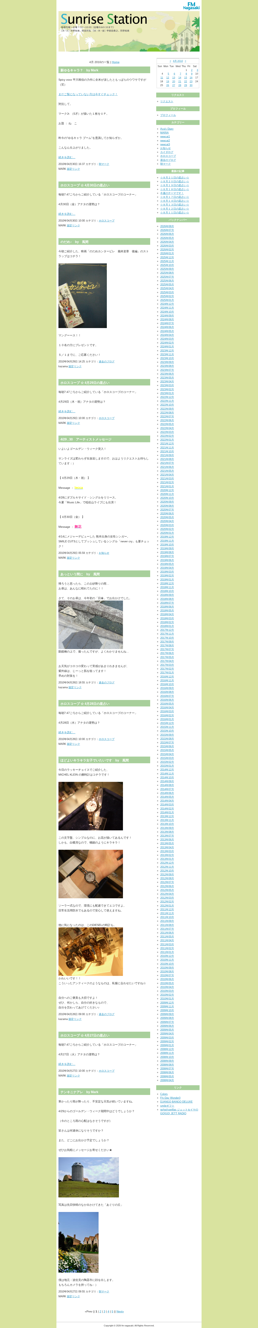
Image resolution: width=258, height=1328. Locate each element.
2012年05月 (167, 890)
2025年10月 (167, 265)
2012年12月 (167, 862)
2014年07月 (167, 789)
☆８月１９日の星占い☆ (174, 185)
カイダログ (166, 152)
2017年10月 (167, 637)
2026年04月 (167, 241)
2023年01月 (167, 393)
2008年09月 (167, 1060)
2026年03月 (167, 245)
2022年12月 (167, 397)
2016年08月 (167, 692)
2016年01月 (167, 719)
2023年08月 (167, 365)
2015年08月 (167, 738)
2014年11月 (167, 773)
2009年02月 (167, 1041)
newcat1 (165, 136)
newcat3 (165, 144)
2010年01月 (167, 998)
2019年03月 (167, 571)
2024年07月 (167, 323)
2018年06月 (167, 606)
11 (161, 77)
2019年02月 (167, 575)
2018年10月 (167, 591)
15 (185, 77)
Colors (164, 1094)
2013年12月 (167, 816)
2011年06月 (167, 932)
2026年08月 (167, 226)
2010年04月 (167, 987)
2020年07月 (167, 509)
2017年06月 (167, 653)
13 (173, 77)
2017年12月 (167, 629)
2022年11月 (167, 400)
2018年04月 (167, 614)
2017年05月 (167, 657)
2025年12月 (167, 257)
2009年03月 (167, 1037)
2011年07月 (167, 928)
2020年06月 (167, 513)
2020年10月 (167, 497)
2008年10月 (167, 1057)
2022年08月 (167, 412)
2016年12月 (167, 676)
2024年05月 (167, 331)
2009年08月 (167, 1018)
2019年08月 (167, 552)
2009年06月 (167, 1025)
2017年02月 (167, 668)
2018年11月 (167, 587)
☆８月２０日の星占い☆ (174, 181)
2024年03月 (167, 338)
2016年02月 (167, 715)
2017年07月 (167, 649)
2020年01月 (167, 532)
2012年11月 (167, 866)
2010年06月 (167, 979)
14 (179, 77)
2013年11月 (167, 820)
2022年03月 (167, 432)
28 (179, 85)
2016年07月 (167, 696)
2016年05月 (167, 703)
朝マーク (104, 164)
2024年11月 (167, 307)
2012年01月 (167, 905)
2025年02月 (167, 296)
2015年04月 (167, 754)
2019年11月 (167, 540)
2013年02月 (167, 855)
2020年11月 (167, 494)
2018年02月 (167, 622)
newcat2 (165, 140)
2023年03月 (167, 385)
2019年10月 (167, 544)
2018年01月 (167, 626)
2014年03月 (167, 804)
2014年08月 (167, 785)
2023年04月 (167, 381)
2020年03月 (167, 525)
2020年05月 (167, 517)
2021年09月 (167, 455)
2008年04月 (167, 1080)
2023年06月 (167, 373)
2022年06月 (167, 420)
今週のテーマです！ (172, 193)
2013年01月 (167, 858)
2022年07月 (167, 416)
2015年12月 (167, 723)
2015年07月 (167, 742)
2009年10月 (167, 1010)
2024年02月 (167, 342)
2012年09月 (167, 874)
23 (191, 81)
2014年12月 (167, 769)
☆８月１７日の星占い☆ (174, 196)
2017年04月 (167, 661)
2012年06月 (167, 886)
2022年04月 (167, 428)
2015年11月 (167, 726)
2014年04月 (167, 800)
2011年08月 (167, 925)
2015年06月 (167, 746)
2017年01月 (167, 672)
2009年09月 (167, 1014)
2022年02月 (167, 435)
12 (167, 77)
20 (173, 81)
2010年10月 (167, 963)
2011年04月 (167, 940)
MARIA (164, 132)
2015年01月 (167, 765)
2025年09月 (167, 268)
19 (167, 81)
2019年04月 (167, 567)
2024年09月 (167, 315)
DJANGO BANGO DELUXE (176, 1101)
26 (167, 85)
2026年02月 (167, 249)
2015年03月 (167, 758)
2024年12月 (167, 303)
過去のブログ (106, 361)
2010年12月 (167, 955)
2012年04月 (167, 893)
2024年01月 (167, 346)
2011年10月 (167, 917)
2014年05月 (167, 796)
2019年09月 (167, 548)
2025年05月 (167, 284)
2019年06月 (167, 560)
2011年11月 (167, 913)
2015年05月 (167, 750)
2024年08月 (167, 319)
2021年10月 (167, 451)
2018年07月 (167, 602)
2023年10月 (167, 358)
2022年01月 (167, 439)
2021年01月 (167, 486)
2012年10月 (167, 870)
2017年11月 (167, 633)
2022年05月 (167, 424)
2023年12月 (167, 350)
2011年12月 (167, 909)
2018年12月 (167, 583)
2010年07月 (167, 975)
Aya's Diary (167, 128)
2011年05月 (167, 936)
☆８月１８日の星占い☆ (174, 189)
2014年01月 (167, 812)
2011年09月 (167, 921)
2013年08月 (167, 831)
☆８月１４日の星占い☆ (174, 200)
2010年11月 (167, 959)
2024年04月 (167, 335)
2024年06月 (167, 327)
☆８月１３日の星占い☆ (174, 204)
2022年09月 (167, 408)
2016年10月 (167, 684)
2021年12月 (167, 443)
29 (185, 85)
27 (173, 85)
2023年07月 (167, 370)
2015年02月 (167, 761)
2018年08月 (167, 599)
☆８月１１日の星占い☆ (174, 212)
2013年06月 (167, 839)
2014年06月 (167, 793)
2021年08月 (167, 459)
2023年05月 (167, 377)
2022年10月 (167, 404)
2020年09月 (167, 501)
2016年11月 (167, 680)
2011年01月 (167, 952)
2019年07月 (167, 556)
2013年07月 (167, 835)
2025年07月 (167, 276)
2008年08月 (167, 1064)
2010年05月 (167, 983)
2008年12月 (167, 1049)
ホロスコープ (106, 220)
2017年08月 (167, 645)
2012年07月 (167, 882)
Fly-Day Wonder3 (170, 1097)
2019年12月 (167, 536)
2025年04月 (167, 288)
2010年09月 (167, 967)
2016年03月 (167, 711)
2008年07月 (167, 1068)
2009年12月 (167, 1002)
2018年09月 (167, 594)
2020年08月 (167, 505)
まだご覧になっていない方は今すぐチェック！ (88, 94)
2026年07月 (167, 230)
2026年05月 (167, 238)
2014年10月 (167, 777)
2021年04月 (167, 474)
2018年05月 (167, 610)
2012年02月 (167, 901)
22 (185, 81)
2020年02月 (167, 529)
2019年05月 (167, 564)
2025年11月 (167, 261)
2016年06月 (167, 699)
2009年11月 (167, 1006)
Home (116, 62)
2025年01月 (167, 300)
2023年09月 (167, 362)
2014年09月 (167, 781)
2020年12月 (167, 490)
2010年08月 (167, 971)
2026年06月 (167, 233)
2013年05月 (167, 843)
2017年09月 (167, 641)
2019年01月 (167, 579)
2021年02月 (167, 482)
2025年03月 (167, 292)
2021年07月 (167, 462)
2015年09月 (167, 734)
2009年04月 (167, 1033)
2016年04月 (167, 707)
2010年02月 (167, 994)
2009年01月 (167, 1045)
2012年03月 (167, 897)
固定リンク (73, 168)
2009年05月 (167, 1029)
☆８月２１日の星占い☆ (174, 177)
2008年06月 (167, 1072)
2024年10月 (167, 311)
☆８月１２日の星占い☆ (174, 208)
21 (179, 81)
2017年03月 (167, 664)
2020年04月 (167, 521)
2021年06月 (167, 467)
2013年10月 (167, 824)
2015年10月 (167, 730)
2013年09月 (167, 828)
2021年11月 (167, 447)
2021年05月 (167, 470)
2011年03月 (167, 944)
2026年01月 (167, 253)
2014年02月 (167, 808)
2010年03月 (167, 990)
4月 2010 (178, 61)
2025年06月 (167, 280)
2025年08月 (167, 272)
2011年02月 (167, 948)
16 (191, 77)
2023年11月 (167, 354)
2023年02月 (167, 389)
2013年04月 (167, 847)
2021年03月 (167, 478)
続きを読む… (66, 157)
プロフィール (168, 115)
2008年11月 (167, 1053)
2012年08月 (167, 878)
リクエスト (166, 101)
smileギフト (167, 1105)
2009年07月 (167, 1022)
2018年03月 (167, 618)
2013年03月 (167, 851)
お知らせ (104, 552)
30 (191, 85)
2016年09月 (167, 688)
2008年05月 (167, 1076)
